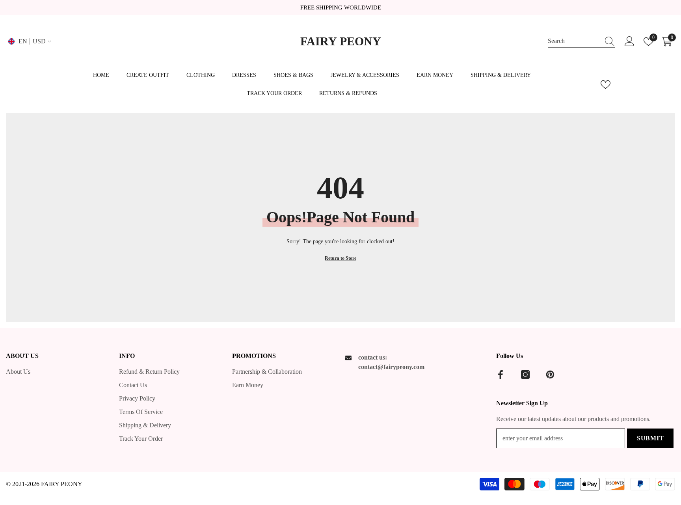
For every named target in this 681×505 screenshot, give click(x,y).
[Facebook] (500, 374)
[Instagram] (525, 374)
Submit (650, 438)
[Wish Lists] (605, 84)
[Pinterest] (550, 374)
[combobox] (574, 41)
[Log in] (629, 42)
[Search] (581, 41)
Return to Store (340, 258)
